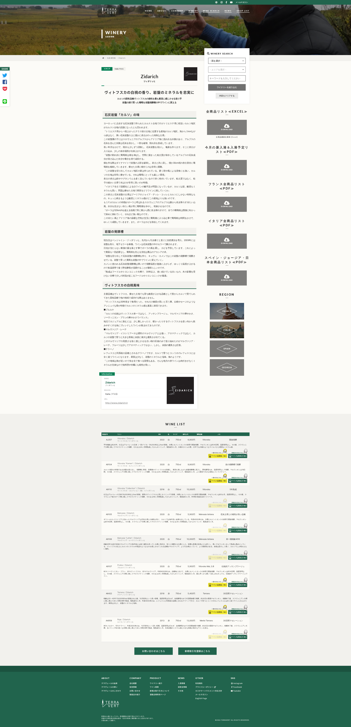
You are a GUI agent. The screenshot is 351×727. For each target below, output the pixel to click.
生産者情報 (111, 58)
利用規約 (199, 683)
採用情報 (133, 687)
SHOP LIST (243, 11)
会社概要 (133, 683)
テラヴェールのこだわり (111, 691)
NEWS (228, 11)
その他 (180, 691)
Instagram (238, 683)
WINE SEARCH (211, 11)
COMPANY (177, 11)
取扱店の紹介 (135, 694)
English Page (201, 698)
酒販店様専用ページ (158, 694)
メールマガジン (201, 694)
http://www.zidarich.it (116, 403)
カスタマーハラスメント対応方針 (208, 691)
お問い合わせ (135, 691)
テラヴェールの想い (109, 687)
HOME (148, 11)
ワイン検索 (154, 687)
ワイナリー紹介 (156, 683)
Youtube (237, 691)
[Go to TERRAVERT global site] (216, 2)
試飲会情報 (182, 687)
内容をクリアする (227, 95)
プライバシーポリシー (204, 687)
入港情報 (181, 683)
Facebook (237, 687)
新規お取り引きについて (159, 691)
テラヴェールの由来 (109, 683)
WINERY (193, 11)
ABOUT (161, 11)
